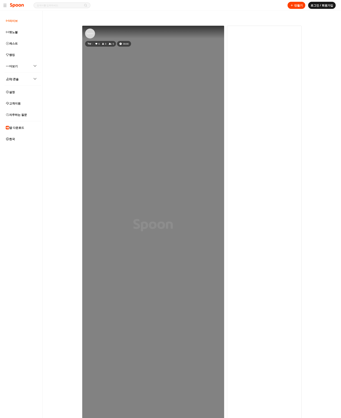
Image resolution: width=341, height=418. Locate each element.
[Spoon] (17, 5)
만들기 (298, 5)
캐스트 (13, 43)
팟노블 (13, 32)
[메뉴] (5, 5)
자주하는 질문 (18, 115)
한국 (12, 139)
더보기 (13, 66)
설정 (12, 92)
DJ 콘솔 (14, 79)
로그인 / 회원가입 (322, 5)
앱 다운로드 (16, 128)
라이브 (13, 21)
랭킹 (12, 55)
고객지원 (15, 103)
